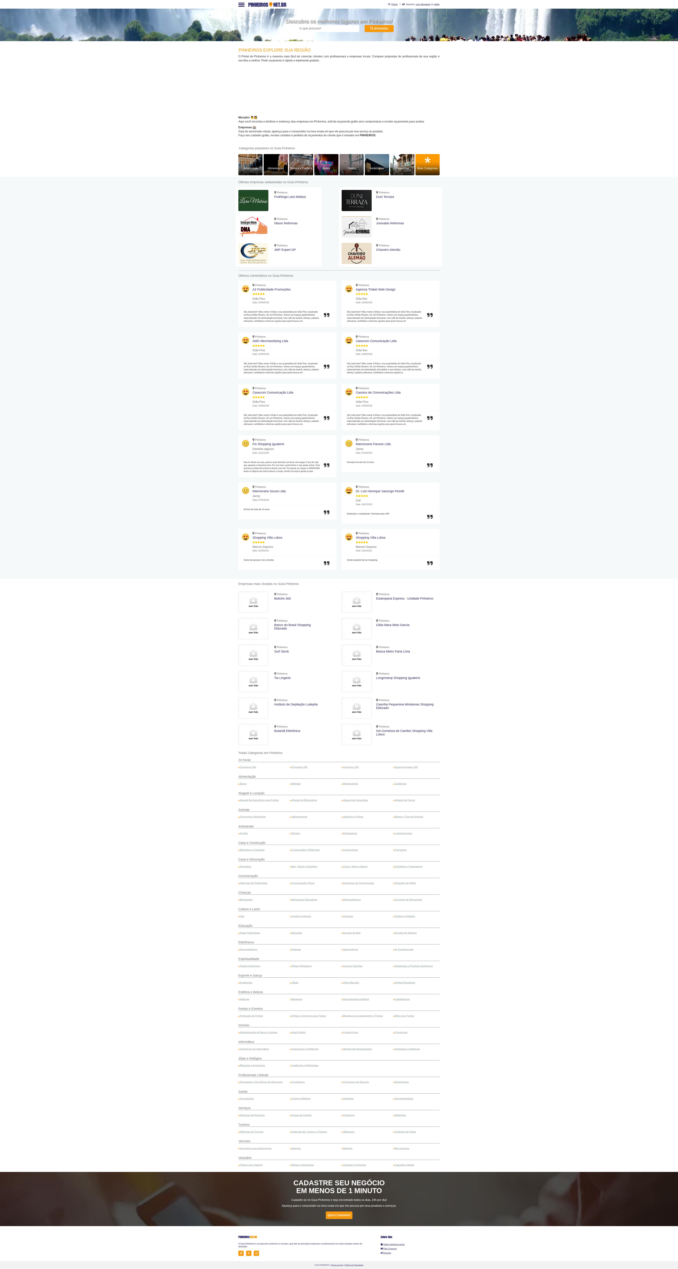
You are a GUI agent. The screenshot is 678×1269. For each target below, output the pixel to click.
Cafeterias (400, 783)
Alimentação (276, 168)
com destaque (423, 4)
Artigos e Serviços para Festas (309, 1015)
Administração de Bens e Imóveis (258, 1032)
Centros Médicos (301, 1098)
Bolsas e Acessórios (303, 1164)
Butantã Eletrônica (287, 731)
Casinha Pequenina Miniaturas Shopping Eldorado (405, 706)
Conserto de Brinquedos (408, 899)
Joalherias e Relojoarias (305, 1065)
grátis (437, 4)
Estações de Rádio (405, 883)
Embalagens (350, 833)
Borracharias (402, 1148)
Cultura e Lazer (249, 909)
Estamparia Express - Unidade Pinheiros (404, 598)
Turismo (244, 1124)
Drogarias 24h (300, 767)
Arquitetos (245, 866)
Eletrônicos (246, 942)
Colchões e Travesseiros (409, 866)
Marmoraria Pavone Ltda (373, 444)
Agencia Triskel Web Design (376, 289)
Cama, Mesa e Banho (355, 866)
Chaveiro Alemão (388, 250)
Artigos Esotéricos (250, 966)
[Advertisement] (339, 89)
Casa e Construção (252, 843)
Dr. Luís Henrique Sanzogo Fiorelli (380, 491)
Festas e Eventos (250, 1008)
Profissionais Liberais (253, 1075)
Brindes (296, 833)
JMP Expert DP (285, 250)
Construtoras (350, 849)
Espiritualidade (248, 959)
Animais (244, 810)
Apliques (244, 999)
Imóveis (243, 1025)
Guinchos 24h (351, 767)
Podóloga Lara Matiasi (290, 197)
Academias (250, 168)
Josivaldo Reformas (390, 223)
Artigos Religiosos (302, 966)
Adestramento (299, 816)
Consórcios (401, 1032)
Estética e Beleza (250, 992)
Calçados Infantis (404, 1164)
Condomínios (350, 1032)
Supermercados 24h (406, 767)
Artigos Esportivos (405, 982)
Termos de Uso (337, 1265)
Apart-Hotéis (299, 1032)
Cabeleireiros (402, 999)
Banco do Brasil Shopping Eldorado (292, 626)
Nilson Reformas (286, 223)
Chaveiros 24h (248, 767)
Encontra (380, 28)
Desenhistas (402, 1082)
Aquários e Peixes (353, 816)
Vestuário (245, 1158)
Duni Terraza (385, 197)
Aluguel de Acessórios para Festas (259, 800)
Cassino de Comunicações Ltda (378, 392)
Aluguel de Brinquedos (304, 800)
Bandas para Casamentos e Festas (363, 1015)
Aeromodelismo (248, 949)
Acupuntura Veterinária (253, 816)
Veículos (244, 1141)
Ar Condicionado (404, 949)
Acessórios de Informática (254, 1048)
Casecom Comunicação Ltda (376, 341)
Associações (247, 1098)
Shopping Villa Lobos (267, 537)
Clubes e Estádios (405, 916)
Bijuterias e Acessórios (252, 1065)
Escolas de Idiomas (406, 932)
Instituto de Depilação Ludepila (296, 704)
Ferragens (401, 849)
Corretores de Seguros (356, 1082)
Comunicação (248, 876)
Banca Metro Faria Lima (393, 651)
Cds (242, 916)
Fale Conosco (390, 1248)
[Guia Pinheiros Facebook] (242, 1253)
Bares (326, 168)
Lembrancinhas (403, 833)
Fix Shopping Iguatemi (268, 444)
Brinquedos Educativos (304, 899)
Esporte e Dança (250, 975)
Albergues (349, 1131)
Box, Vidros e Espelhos (304, 866)
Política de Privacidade (354, 1265)
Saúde (243, 1091)
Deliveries (400, 1115)
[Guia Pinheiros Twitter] (249, 1253)
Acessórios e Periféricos (305, 1048)
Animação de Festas (251, 1015)
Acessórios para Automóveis (256, 1148)
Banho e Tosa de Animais (409, 816)
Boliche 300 (282, 598)
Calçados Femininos (354, 1164)
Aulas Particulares (250, 932)
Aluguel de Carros (405, 800)
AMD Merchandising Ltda (270, 341)
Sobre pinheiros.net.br (394, 1244)
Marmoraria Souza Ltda (269, 491)
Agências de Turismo (251, 1131)
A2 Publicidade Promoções (271, 289)
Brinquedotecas (352, 899)
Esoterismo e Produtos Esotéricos (414, 966)
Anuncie (387, 1253)
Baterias (347, 1148)
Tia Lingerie (282, 678)
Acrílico (244, 833)
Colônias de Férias (405, 1131)
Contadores (298, 1082)
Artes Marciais (351, 982)
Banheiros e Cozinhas (252, 849)
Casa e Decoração (251, 859)
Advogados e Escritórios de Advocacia (261, 1082)
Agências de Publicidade (253, 883)
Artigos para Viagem (251, 1164)
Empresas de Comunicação (358, 883)
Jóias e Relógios (250, 1058)
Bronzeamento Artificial (356, 999)
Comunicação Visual (303, 883)
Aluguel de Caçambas (355, 800)
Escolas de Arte (352, 932)
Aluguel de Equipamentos (357, 1048)
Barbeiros (297, 999)
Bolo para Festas (404, 1015)
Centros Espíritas (352, 966)
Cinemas (348, 916)
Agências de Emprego (252, 1115)
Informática (246, 1042)
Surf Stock (281, 651)
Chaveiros (349, 1115)
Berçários (297, 932)
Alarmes (296, 1148)
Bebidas (296, 783)
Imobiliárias (377, 168)
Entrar (394, 4)
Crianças (244, 892)
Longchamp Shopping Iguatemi (398, 678)
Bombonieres (350, 783)
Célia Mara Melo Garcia (392, 625)
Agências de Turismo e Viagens (309, 1131)
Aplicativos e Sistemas (407, 1048)
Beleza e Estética (301, 168)
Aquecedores (350, 949)
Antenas (296, 949)
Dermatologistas (404, 1098)
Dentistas (348, 1098)
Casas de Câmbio (302, 1115)
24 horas (244, 760)
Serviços (244, 1108)
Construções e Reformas (306, 849)
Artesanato (246, 826)
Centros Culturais (301, 916)
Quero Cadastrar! (339, 1215)
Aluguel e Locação (251, 793)
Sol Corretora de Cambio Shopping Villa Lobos (404, 732)
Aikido (295, 982)
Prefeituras (402, 168)
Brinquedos (246, 899)
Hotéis (352, 168)
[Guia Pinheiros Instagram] (257, 1253)
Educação (245, 925)
